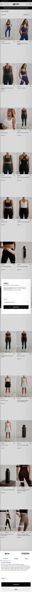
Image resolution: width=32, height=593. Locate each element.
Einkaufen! (16, 307)
